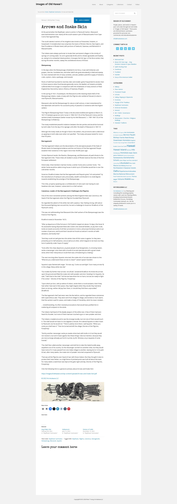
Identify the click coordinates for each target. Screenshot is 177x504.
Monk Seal (128, 165)
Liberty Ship (116, 163)
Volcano (121, 179)
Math (133, 163)
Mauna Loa (117, 165)
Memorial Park (119, 59)
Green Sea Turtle (122, 146)
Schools (117, 94)
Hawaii (131, 146)
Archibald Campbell (118, 135)
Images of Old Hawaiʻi (49, 4)
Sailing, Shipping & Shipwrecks (124, 97)
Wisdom (115, 181)
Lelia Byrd (134, 160)
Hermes (129, 150)
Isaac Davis (133, 153)
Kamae (125, 155)
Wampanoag (45, 441)
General (117, 110)
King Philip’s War (46, 429)
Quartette (128, 176)
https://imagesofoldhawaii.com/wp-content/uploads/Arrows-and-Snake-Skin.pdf (69, 374)
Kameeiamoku (118, 158)
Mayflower (75, 439)
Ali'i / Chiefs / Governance (122, 113)
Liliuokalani (124, 163)
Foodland (117, 72)
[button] (72, 392)
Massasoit (53, 441)
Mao (131, 163)
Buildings (117, 115)
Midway (123, 165)
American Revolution (121, 108)
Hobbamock (65, 429)
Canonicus (88, 439)
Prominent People (120, 92)
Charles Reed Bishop (126, 137)
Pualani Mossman (121, 176)
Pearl (114, 176)
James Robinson (118, 155)
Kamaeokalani (130, 155)
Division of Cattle (88, 429)
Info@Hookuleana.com (120, 39)
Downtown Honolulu (121, 140)
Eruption (132, 140)
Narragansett (96, 439)
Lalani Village (122, 160)
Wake (132, 179)
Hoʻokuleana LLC (118, 191)
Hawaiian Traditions (121, 123)
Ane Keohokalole (129, 132)
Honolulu (124, 152)
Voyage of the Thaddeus (122, 102)
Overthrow (118, 69)
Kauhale (117, 75)
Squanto (59, 441)
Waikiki (128, 179)
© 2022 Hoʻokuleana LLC (50, 378)
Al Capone (121, 132)
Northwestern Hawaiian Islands (124, 168)
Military (117, 87)
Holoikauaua (116, 153)
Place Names (119, 89)
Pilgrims (81, 439)
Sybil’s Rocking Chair (121, 67)
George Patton (124, 142)
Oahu (116, 170)
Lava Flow (129, 160)
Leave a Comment (84, 20)
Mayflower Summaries (55, 439)
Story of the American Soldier (123, 77)
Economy (117, 100)
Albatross (116, 132)
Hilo (133, 149)
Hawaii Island (119, 149)
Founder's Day (116, 142)
